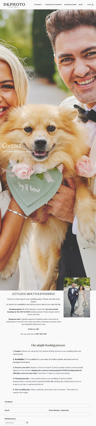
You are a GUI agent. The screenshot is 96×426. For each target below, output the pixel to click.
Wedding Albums (70, 4)
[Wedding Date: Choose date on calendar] (27, 423)
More (81, 4)
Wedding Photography (53, 4)
